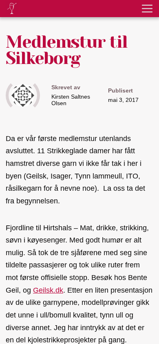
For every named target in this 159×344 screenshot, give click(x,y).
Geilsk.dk (48, 290)
